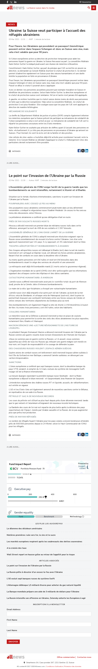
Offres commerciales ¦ (66, 657)
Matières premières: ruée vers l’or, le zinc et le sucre (31, 535)
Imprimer (16, 151)
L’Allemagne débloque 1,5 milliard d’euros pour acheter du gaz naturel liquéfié (44, 585)
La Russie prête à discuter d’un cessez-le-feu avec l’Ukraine (35, 572)
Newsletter (86, 2)
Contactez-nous (84, 657)
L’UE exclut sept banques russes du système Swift (31, 579)
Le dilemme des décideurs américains (24, 528)
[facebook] (79, 150)
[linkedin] (86, 150)
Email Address (13, 609)
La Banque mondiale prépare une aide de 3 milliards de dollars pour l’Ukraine (43, 592)
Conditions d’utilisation (54, 666)
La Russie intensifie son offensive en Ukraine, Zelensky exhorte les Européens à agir (46, 598)
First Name (12, 620)
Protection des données (72, 666)
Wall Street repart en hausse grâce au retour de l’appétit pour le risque (41, 554)
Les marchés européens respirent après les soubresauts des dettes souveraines (44, 541)
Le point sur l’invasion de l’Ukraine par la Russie (29, 566)
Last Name (12, 630)
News (11, 24)
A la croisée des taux (16, 548)
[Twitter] (11, 2)
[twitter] (82, 150)
